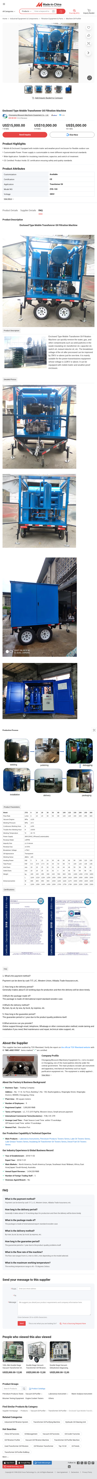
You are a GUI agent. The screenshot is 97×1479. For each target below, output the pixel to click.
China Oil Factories (12, 1434)
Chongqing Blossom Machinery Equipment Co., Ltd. (29, 115)
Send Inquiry (25, 134)
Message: (12, 1302)
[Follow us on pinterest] (93, 1462)
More (5, 1457)
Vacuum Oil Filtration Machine (37, 1440)
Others (51, 1398)
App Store (9, 1462)
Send (22, 1323)
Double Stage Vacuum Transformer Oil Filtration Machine (36, 1368)
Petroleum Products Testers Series (16, 1394)
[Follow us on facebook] (78, 1462)
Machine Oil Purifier (73, 18)
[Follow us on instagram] (85, 1462)
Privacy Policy (87, 1472)
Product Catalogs (38, 1388)
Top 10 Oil (62, 1446)
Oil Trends (75, 1446)
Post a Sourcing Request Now (73, 1323)
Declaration (75, 1472)
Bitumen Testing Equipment (13, 1398)
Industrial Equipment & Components (24, 18)
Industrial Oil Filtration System (16, 1422)
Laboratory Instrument (57, 1394)
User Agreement (62, 1472)
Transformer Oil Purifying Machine (46, 1422)
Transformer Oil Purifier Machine (66, 1440)
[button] (4, 4)
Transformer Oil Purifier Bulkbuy (17, 1452)
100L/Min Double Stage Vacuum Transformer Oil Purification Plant (12, 1368)
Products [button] (25, 11)
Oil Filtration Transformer (43, 1446)
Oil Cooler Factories (72, 1434)
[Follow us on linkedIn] (69, 1466)
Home (5, 18)
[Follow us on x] (82, 1462)
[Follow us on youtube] (89, 1462)
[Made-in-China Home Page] (48, 4)
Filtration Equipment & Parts (52, 18)
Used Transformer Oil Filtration (16, 1446)
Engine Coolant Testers (34, 1398)
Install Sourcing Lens (14, 1466)
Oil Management (31, 1434)
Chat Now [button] (73, 135)
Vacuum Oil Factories (51, 1434)
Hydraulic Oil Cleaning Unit (75, 1422)
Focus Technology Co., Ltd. (31, 1472)
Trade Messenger (42, 1462)
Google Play (24, 1462)
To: (15, 1295)
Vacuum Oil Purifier (33, 1394)
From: (14, 1289)
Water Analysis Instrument (81, 1394)
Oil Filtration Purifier (12, 1440)
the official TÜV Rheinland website (75, 1047)
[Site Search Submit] (61, 11)
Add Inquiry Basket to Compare (49, 97)
